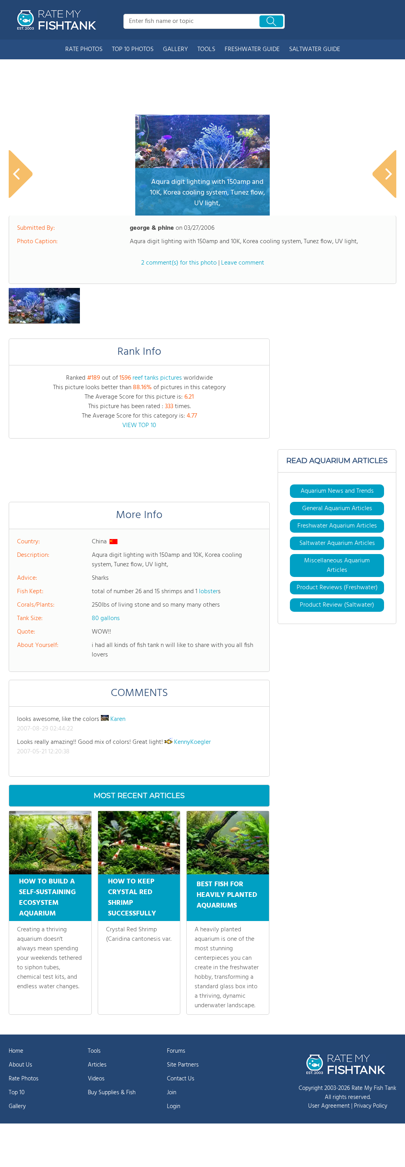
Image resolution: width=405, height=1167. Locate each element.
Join (171, 1092)
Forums (176, 1051)
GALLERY (175, 49)
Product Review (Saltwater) (337, 605)
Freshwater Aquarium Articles (337, 526)
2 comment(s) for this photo (179, 263)
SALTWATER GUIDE (314, 49)
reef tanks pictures (157, 378)
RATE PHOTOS (83, 49)
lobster (208, 591)
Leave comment (242, 263)
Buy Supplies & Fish (112, 1092)
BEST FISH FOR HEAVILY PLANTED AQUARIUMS (227, 895)
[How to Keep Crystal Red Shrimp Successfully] (139, 842)
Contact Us (180, 1079)
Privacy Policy (370, 1106)
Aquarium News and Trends (337, 491)
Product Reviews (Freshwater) (337, 588)
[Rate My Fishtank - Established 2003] (58, 20)
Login (173, 1106)
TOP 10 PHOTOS (132, 49)
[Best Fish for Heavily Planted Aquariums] (228, 842)
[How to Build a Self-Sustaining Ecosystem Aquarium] (50, 842)
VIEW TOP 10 (139, 425)
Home (16, 1051)
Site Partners (183, 1065)
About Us (20, 1065)
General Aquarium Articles (337, 508)
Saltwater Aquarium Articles (337, 543)
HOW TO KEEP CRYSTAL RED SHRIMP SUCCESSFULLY (132, 897)
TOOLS (206, 49)
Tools (94, 1051)
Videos (96, 1079)
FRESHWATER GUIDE (252, 49)
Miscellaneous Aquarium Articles (337, 565)
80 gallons (106, 618)
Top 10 (17, 1092)
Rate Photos (23, 1079)
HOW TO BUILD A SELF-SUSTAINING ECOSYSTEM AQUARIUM (47, 897)
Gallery (17, 1106)
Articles (97, 1065)
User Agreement (329, 1106)
